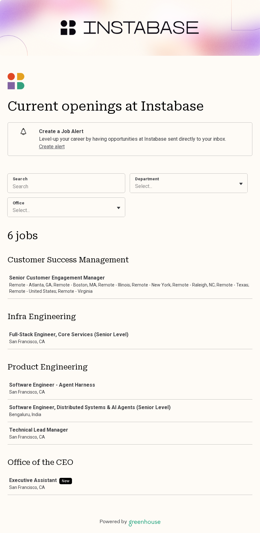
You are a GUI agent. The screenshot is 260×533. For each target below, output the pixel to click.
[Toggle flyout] (241, 184)
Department (147, 179)
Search (20, 179)
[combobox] (135, 186)
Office (18, 203)
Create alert (52, 147)
